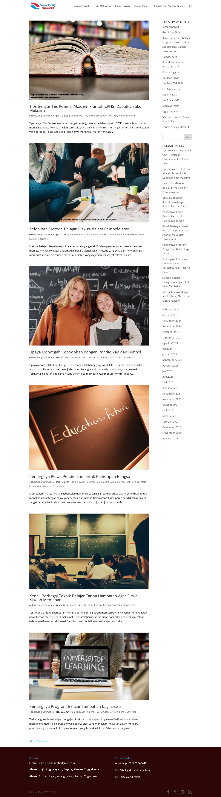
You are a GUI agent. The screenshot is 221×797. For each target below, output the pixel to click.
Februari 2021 (170, 421)
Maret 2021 (169, 416)
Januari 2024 (169, 354)
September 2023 (172, 360)
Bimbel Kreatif (170, 26)
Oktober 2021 (170, 404)
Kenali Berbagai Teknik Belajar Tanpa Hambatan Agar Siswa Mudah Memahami (83, 597)
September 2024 (172, 337)
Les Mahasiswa (103, 6)
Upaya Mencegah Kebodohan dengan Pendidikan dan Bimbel (85, 352)
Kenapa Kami (170, 56)
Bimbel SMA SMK (108, 115)
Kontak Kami (140, 6)
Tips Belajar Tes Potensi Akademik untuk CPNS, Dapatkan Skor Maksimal (86, 108)
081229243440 (138, 763)
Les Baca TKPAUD (172, 83)
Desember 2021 (171, 393)
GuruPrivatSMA (171, 32)
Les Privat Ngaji (56, 486)
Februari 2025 (170, 309)
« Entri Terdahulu (39, 741)
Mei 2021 (167, 410)
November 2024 (172, 326)
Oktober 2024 (170, 332)
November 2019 (172, 432)
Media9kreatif (170, 105)
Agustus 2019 (170, 438)
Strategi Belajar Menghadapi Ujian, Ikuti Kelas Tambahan (176, 282)
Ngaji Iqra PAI (170, 111)
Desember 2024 (171, 320)
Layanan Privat (81, 6)
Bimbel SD (93, 115)
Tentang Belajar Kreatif (175, 127)
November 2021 (172, 399)
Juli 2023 (167, 371)
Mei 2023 (167, 382)
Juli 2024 (167, 348)
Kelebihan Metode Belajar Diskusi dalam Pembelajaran (79, 229)
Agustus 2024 (170, 343)
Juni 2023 (167, 376)
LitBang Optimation (44, 115)
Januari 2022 (169, 388)
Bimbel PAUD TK (79, 115)
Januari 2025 (169, 315)
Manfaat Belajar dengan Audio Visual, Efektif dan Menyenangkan (176, 296)
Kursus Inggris (122, 6)
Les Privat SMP (170, 100)
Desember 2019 (171, 427)
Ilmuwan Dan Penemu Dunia (168, 6)
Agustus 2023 (170, 365)
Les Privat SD (169, 94)
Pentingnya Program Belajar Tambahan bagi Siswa (75, 706)
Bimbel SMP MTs (126, 115)
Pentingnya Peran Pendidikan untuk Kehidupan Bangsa (79, 476)
